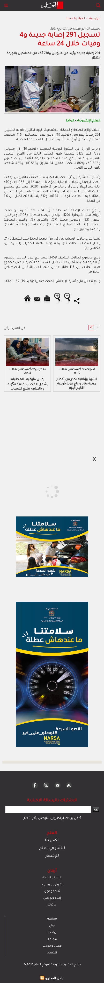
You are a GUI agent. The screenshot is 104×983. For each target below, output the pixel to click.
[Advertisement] (41, 491)
